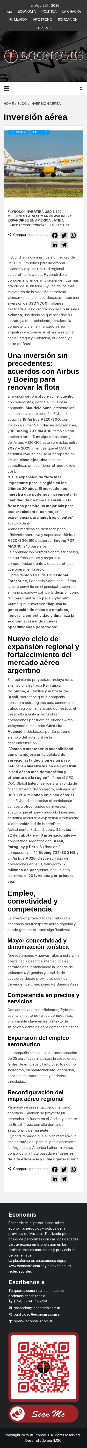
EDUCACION (68, 19)
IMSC (57, 1440)
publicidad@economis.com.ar (37, 1314)
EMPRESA (40, 132)
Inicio (8, 10)
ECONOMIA (27, 10)
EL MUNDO (18, 19)
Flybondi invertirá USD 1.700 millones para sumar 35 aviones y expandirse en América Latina (39, 216)
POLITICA (49, 10)
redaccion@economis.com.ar (36, 1308)
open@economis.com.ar (32, 1321)
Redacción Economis (29, 225)
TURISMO (43, 27)
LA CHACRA (71, 10)
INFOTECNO (42, 19)
